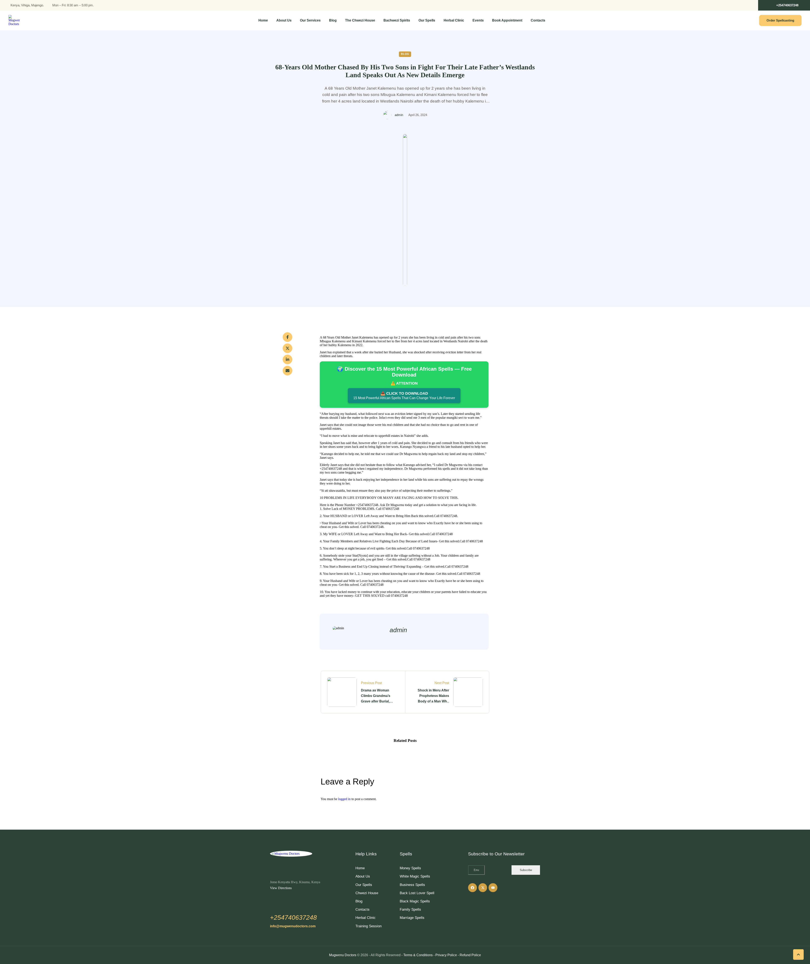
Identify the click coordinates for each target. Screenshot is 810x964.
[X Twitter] (287, 348)
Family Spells (410, 909)
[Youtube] (493, 887)
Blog (358, 901)
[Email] (287, 370)
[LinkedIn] (287, 359)
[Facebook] (287, 337)
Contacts (362, 909)
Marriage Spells (412, 918)
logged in (344, 799)
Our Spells (363, 885)
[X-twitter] (482, 887)
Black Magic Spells (415, 901)
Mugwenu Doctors (342, 955)
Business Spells (412, 885)
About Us (362, 876)
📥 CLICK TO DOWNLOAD (404, 395)
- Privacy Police (445, 955)
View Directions (281, 888)
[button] (784, 5)
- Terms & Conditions (417, 955)
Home (360, 868)
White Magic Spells (415, 876)
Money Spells (410, 868)
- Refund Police (469, 955)
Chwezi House (366, 893)
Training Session (368, 926)
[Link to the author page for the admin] (387, 115)
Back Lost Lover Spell (417, 893)
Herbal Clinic (365, 918)
